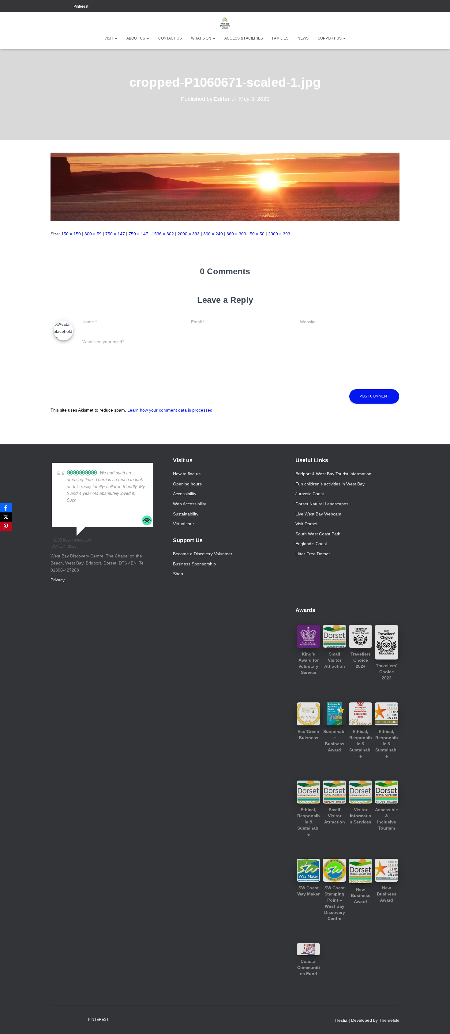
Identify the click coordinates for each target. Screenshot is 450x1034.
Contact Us (170, 38)
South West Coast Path (317, 533)
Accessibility (184, 493)
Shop (178, 573)
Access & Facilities (243, 38)
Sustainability (185, 513)
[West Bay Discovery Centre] (225, 23)
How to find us (187, 473)
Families (280, 38)
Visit (109, 38)
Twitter (67, 7)
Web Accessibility (189, 503)
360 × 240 (213, 233)
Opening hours (187, 483)
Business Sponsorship (194, 563)
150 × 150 (71, 233)
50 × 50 (257, 233)
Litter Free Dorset (312, 553)
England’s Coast (311, 543)
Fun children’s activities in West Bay (330, 483)
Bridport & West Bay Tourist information (333, 473)
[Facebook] (6, 507)
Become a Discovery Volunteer (202, 553)
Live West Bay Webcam (318, 513)
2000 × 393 (189, 233)
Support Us (330, 38)
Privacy (58, 579)
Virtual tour (183, 523)
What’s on (201, 38)
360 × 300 (236, 233)
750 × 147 (115, 233)
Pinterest (80, 6)
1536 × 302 (163, 233)
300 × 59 (93, 233)
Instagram (60, 7)
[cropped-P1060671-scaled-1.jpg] (225, 186)
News (303, 38)
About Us (136, 38)
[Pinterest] (6, 526)
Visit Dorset (306, 523)
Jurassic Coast (309, 493)
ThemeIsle (389, 1020)
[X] (6, 517)
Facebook (52, 7)
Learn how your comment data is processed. (170, 410)
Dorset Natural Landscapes (321, 503)
